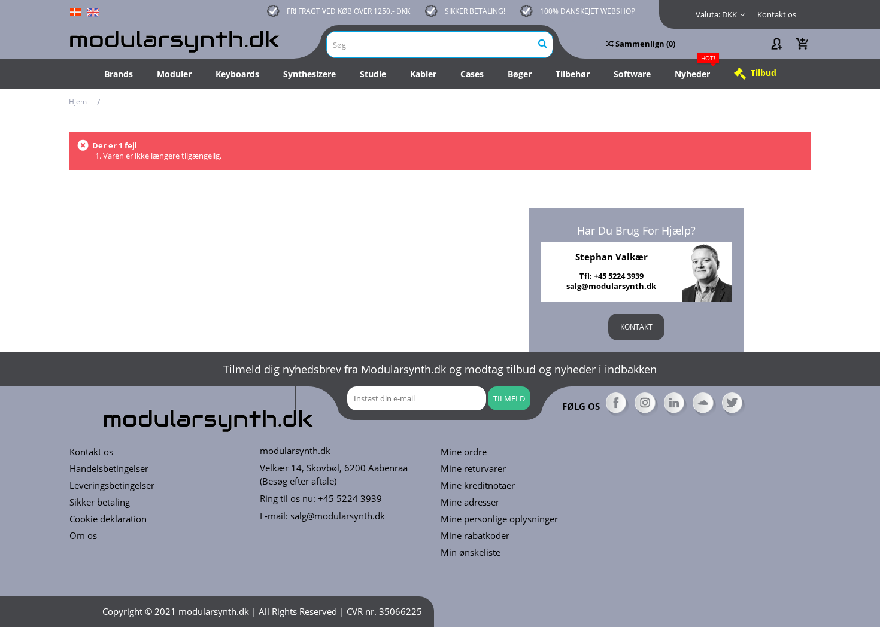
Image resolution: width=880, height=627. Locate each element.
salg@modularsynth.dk (337, 516)
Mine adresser (470, 502)
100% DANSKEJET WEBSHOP (587, 11)
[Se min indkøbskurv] (802, 43)
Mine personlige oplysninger (499, 519)
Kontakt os (776, 14)
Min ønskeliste (470, 552)
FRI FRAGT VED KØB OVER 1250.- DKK (348, 11)
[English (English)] (92, 11)
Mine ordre (464, 452)
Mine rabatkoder (475, 536)
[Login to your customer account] (776, 44)
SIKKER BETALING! (475, 11)
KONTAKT (636, 327)
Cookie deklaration (108, 519)
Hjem (78, 101)
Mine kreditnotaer (478, 485)
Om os (83, 536)
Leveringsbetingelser (111, 485)
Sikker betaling (99, 502)
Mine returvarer (473, 469)
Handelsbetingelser (108, 469)
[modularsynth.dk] (176, 39)
